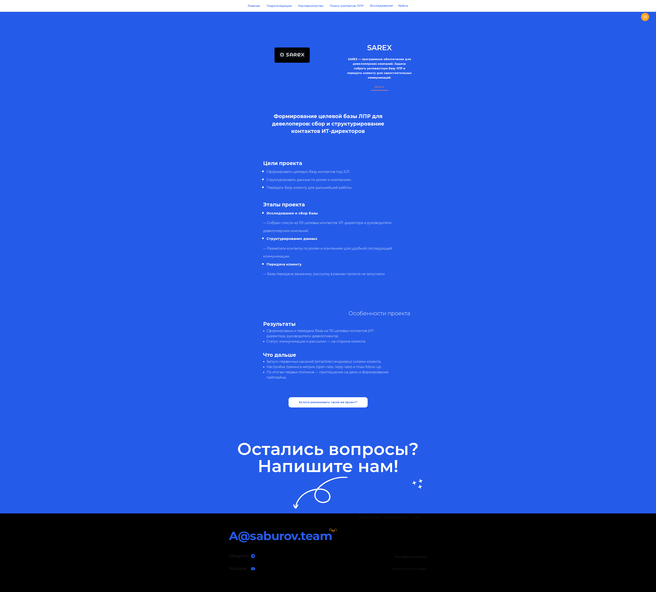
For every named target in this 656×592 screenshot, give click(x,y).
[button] (328, 402)
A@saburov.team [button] (280, 535)
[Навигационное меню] (645, 17)
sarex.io (379, 87)
